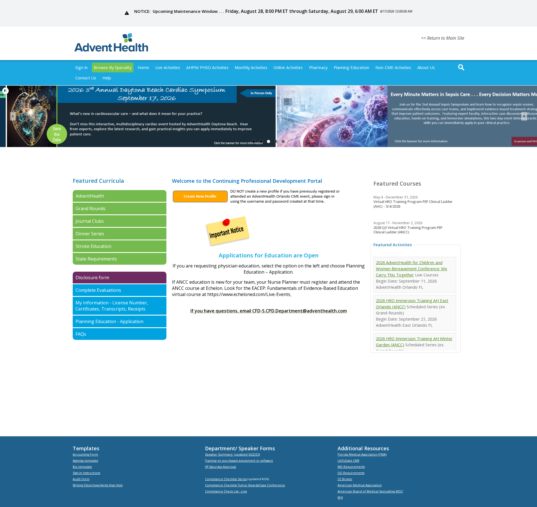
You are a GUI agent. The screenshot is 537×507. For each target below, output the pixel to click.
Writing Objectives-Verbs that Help (98, 485)
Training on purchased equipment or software (239, 461)
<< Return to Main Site (442, 38)
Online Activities (288, 67)
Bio (75, 467)
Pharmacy (318, 67)
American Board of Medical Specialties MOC (370, 491)
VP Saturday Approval (220, 467)
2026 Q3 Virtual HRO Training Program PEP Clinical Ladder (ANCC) (407, 230)
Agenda (78, 461)
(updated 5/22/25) (247, 454)
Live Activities (167, 67)
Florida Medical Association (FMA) (362, 454)
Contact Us (85, 77)
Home (143, 67)
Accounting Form (85, 454)
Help (106, 77)
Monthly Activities (251, 67)
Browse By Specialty (112, 67)
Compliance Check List (222, 491)
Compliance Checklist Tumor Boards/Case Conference (245, 485)
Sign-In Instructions (86, 473)
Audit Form (81, 479)
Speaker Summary (218, 454)
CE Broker (345, 479)
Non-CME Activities (393, 67)
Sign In (81, 67)
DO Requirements (351, 473)
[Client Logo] (111, 51)
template (91, 461)
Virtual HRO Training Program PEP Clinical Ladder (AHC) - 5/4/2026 (413, 204)
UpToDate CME (348, 461)
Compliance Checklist (221, 479)
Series (242, 479)
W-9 (340, 497)
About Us (426, 67)
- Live (243, 491)
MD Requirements (351, 467)
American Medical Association (360, 485)
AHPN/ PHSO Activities (207, 67)
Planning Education (351, 67)
